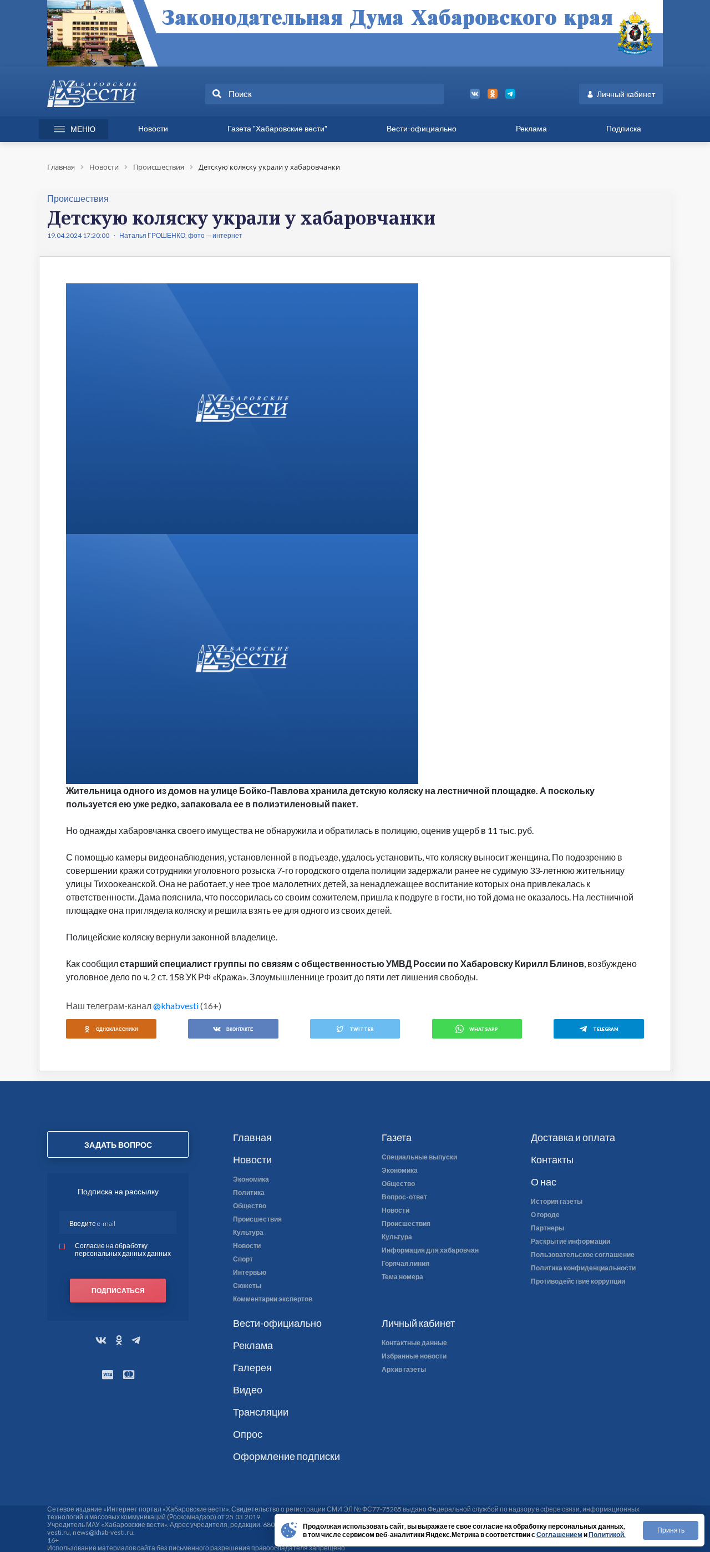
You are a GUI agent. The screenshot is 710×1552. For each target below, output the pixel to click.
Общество (249, 1206)
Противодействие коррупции (578, 1281)
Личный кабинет (626, 94)
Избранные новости (414, 1356)
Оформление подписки (286, 1456)
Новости (153, 128)
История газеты (556, 1201)
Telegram (605, 1029)
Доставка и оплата (573, 1137)
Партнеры (547, 1228)
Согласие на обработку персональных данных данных (123, 1249)
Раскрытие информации (570, 1241)
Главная (252, 1137)
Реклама (531, 128)
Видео (247, 1389)
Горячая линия (405, 1264)
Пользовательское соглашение (583, 1255)
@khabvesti (176, 1005)
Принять (670, 1530)
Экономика (251, 1179)
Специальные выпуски (419, 1157)
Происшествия (257, 1219)
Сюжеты (247, 1286)
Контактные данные (414, 1343)
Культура (248, 1232)
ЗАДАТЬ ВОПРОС (118, 1144)
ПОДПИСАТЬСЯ (118, 1290)
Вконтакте (239, 1029)
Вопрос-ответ (404, 1197)
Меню (82, 129)
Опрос (247, 1434)
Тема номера (402, 1277)
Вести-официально (422, 128)
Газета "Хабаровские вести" (277, 128)
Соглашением (559, 1534)
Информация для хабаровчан (430, 1250)
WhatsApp (483, 1029)
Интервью (249, 1272)
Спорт (243, 1259)
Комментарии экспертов (272, 1299)
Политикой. (607, 1534)
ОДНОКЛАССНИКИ (117, 1029)
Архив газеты (404, 1369)
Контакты (552, 1159)
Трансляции (260, 1412)
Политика (249, 1193)
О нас (543, 1182)
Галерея (252, 1367)
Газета (397, 1137)
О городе (545, 1215)
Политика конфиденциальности (583, 1268)
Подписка (623, 128)
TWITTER (361, 1029)
